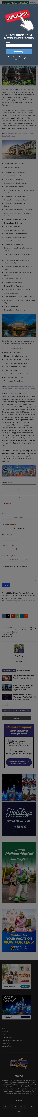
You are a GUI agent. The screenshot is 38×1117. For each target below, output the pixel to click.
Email (8, 42)
